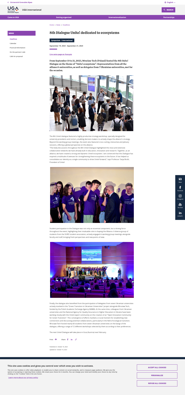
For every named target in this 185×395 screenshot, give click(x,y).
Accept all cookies (157, 367)
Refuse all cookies (157, 383)
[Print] (55, 339)
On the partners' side (17, 52)
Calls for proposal (16, 56)
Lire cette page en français (61, 54)
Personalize (157, 375)
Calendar (13, 43)
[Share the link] (76, 339)
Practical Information (17, 48)
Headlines (13, 39)
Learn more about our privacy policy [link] (23, 378)
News (11, 33)
